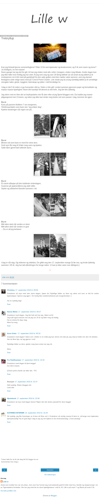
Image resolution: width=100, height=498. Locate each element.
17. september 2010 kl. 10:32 (33, 360)
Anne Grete (12, 333)
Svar (9, 304)
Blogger (54, 496)
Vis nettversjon (50, 475)
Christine (11, 290)
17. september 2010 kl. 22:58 (28, 398)
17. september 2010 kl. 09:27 (29, 312)
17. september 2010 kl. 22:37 (26, 382)
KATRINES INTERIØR (15, 413)
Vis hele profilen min (8, 491)
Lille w (5, 482)
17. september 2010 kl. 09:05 (26, 290)
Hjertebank (11, 398)
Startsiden (50, 470)
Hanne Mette (12, 312)
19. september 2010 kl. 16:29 (36, 413)
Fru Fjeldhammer (14, 360)
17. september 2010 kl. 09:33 (29, 333)
